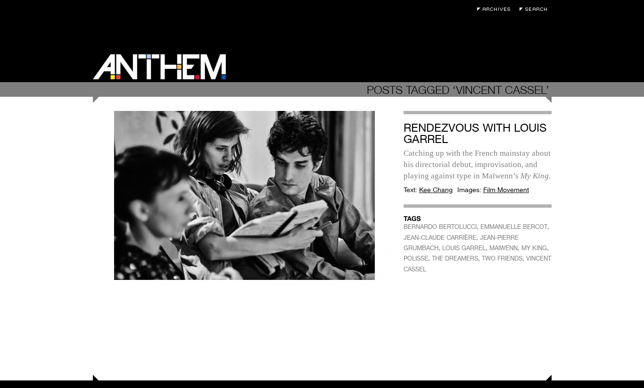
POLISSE (416, 258)
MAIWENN (503, 248)
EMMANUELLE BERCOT (513, 226)
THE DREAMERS (455, 258)
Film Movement (506, 190)
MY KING (534, 248)
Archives (496, 9)
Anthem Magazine (159, 66)
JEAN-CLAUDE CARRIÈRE (440, 237)
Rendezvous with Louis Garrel (475, 133)
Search (536, 9)
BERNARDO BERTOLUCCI (440, 226)
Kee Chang (436, 190)
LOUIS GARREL (464, 248)
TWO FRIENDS (502, 258)
